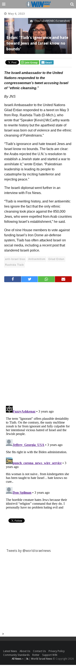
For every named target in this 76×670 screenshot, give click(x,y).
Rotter (35, 655)
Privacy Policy (57, 651)
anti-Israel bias (15, 259)
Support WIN (49, 655)
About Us (25, 651)
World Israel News (41, 658)
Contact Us (39, 651)
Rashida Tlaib (14, 264)
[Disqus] (38, 342)
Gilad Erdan (56, 259)
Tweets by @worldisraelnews (28, 551)
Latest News (10, 651)
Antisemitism (36, 259)
